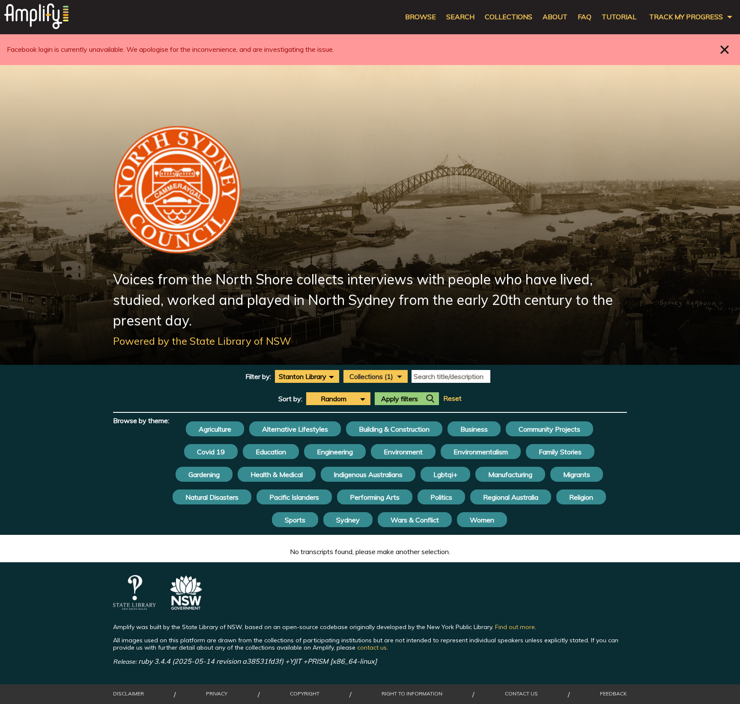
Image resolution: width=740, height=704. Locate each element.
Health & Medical (277, 474)
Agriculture (215, 429)
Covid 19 (211, 451)
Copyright (304, 694)
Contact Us (521, 694)
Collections (508, 17)
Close (725, 49)
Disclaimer (128, 694)
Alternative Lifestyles (295, 429)
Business (474, 429)
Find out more (515, 627)
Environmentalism (481, 451)
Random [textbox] (333, 398)
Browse (420, 17)
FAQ (584, 17)
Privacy (216, 694)
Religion (581, 497)
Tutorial (619, 17)
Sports (295, 520)
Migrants (576, 474)
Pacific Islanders (294, 497)
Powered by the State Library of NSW (202, 340)
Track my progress (686, 17)
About (555, 17)
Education (271, 451)
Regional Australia (510, 497)
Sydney (348, 520)
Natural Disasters (212, 497)
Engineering (335, 451)
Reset (452, 398)
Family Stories (560, 451)
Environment (403, 451)
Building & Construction (394, 429)
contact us (372, 647)
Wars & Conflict (415, 520)
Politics (441, 497)
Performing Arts (375, 497)
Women (482, 520)
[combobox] (307, 376)
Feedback (613, 694)
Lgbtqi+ (445, 474)
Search (460, 17)
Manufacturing (510, 474)
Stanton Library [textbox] (302, 376)
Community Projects (549, 429)
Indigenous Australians (368, 474)
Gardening (204, 474)
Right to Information (412, 694)
